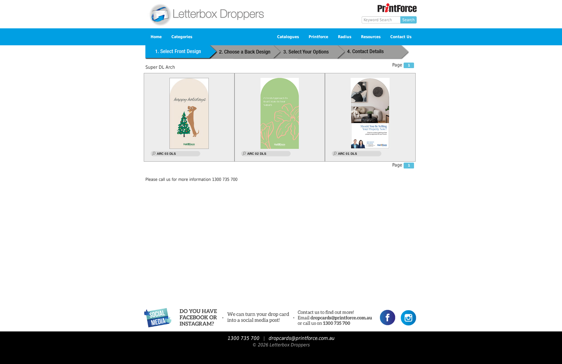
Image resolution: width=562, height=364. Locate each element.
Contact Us (400, 37)
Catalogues (288, 37)
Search (408, 20)
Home (156, 37)
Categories (181, 37)
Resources (371, 37)
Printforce (318, 37)
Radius (344, 37)
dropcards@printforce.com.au (302, 338)
